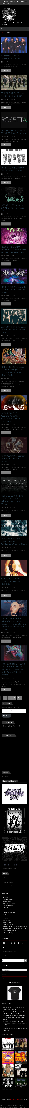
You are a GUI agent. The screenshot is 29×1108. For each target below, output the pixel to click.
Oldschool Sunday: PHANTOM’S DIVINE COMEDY (11, 581)
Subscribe (6, 715)
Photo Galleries (9, 910)
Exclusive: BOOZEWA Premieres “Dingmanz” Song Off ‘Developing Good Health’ (15, 1023)
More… (6, 70)
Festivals (7, 920)
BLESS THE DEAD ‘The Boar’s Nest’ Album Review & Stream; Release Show (14, 249)
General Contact (9, 924)
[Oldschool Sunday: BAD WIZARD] (8, 1070)
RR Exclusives (8, 899)
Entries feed (7, 880)
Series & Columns (9, 903)
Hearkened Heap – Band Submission (15, 928)
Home (5, 935)
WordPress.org (7, 885)
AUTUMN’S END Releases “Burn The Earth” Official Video (13, 329)
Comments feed (8, 882)
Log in (5, 877)
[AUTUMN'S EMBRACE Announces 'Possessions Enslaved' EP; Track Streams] (21, 1057)
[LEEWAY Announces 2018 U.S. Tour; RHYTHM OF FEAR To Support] (8, 1084)
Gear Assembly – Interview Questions (15, 926)
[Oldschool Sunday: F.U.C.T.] (21, 1070)
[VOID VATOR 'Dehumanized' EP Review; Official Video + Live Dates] (8, 1057)
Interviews (7, 901)
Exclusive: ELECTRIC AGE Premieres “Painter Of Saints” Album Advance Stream (14, 1017)
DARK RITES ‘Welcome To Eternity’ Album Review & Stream (13, 289)
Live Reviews (8, 908)
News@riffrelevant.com (9, 951)
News (4, 914)
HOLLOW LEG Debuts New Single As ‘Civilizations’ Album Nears (14, 541)
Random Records (9, 912)
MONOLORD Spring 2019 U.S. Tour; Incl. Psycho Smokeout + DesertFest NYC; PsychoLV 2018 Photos (13, 669)
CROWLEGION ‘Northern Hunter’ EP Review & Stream (13, 458)
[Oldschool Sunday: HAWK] (21, 1044)
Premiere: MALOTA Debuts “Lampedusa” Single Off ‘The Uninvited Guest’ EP (15, 1028)
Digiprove (22, 1107)
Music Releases (9, 916)
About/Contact (7, 922)
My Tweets (5, 776)
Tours (6, 918)
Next (19, 698)
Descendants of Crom (9, 868)
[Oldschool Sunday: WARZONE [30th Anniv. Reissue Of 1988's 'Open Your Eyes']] (8, 1044)
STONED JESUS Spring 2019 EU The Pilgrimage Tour (12, 208)
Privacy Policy (8, 933)
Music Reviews (8, 905)
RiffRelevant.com (15, 1099)
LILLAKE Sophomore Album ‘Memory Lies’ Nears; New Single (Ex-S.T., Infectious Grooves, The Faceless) (13, 623)
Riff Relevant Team (10, 930)
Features (5, 897)
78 (14, 698)
